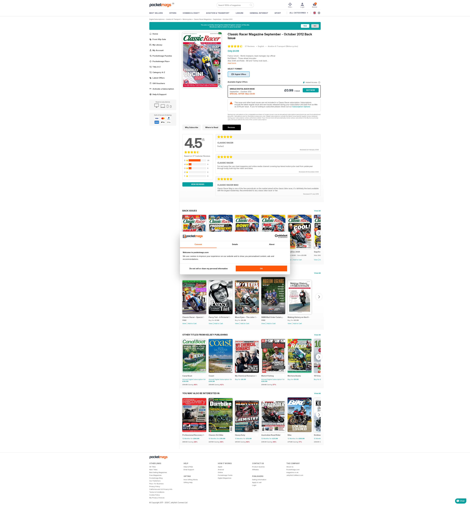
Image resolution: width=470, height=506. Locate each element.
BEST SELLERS (156, 13)
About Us (289, 467)
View (316, 260)
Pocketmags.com (293, 470)
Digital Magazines (224, 478)
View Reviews (197, 184)
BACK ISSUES (189, 210)
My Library (157, 45)
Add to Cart (297, 260)
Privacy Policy (154, 486)
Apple (220, 467)
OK (261, 268)
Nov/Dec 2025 (294, 252)
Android (221, 470)
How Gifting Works (191, 480)
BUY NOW (310, 90)
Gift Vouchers (159, 83)
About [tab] (271, 244)
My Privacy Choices (156, 498)
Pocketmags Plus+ (161, 61)
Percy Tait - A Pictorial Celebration (220, 317)
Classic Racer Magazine (202, 19)
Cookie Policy (154, 495)
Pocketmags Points (225, 475)
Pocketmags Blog (156, 478)
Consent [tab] (198, 244)
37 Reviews (250, 46)
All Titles (152, 467)
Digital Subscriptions (156, 19)
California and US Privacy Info (160, 489)
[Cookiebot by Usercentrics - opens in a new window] (276, 236)
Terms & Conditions (156, 492)
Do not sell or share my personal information (208, 268)
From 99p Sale (159, 39)
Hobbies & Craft (191, 13)
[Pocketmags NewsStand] (161, 4)
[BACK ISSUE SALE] (299, 248)
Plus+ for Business (156, 484)
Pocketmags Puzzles (162, 56)
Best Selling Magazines (158, 472)
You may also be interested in (200, 393)
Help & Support (159, 94)
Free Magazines (155, 475)
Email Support (189, 470)
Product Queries (258, 467)
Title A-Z (157, 67)
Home (155, 34)
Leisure (239, 13)
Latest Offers (159, 78)
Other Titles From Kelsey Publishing (205, 334)
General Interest (259, 13)
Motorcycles (187, 19)
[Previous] (184, 297)
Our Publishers (155, 481)
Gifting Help (188, 482)
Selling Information (259, 480)
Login (254, 485)
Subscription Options (301, 107)
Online (220, 472)
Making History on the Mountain (299, 317)
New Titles (153, 470)
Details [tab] (235, 244)
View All (317, 211)
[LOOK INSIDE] (202, 87)
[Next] (319, 233)
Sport (278, 13)
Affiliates (255, 470)
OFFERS (172, 13)
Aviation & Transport (217, 13)
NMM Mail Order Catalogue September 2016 (272, 317)
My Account (158, 50)
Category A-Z (159, 72)
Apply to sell (256, 482)
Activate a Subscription (163, 89)
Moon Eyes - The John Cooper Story (246, 317)
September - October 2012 (222, 19)
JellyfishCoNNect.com (294, 475)
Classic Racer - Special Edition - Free (193, 317)
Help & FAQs (188, 467)
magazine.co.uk (292, 472)
